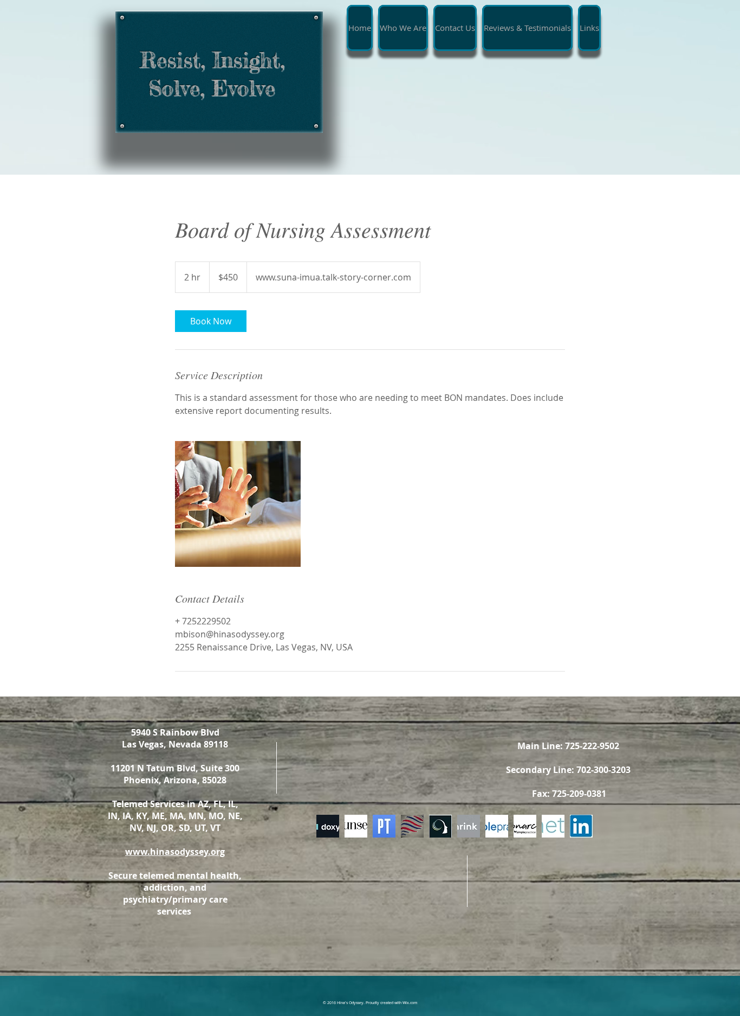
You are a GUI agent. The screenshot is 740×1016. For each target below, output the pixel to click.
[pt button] (384, 826)
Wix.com (410, 1002)
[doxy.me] (327, 826)
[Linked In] (581, 826)
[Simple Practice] (496, 826)
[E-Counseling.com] (356, 826)
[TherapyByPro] (440, 826)
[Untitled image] (238, 504)
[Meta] (553, 826)
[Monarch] (525, 826)
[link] (210, 321)
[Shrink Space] (468, 826)
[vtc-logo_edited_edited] (412, 826)
